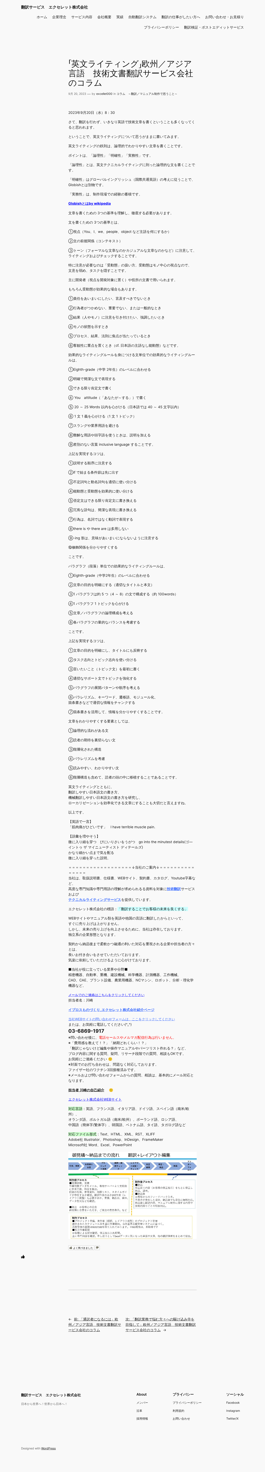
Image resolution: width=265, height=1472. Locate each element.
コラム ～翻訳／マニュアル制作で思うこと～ (147, 93)
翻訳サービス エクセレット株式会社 (54, 7)
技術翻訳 (174, 889)
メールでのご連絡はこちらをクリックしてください (106, 995)
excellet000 (104, 93)
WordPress (48, 1448)
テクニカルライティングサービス (94, 900)
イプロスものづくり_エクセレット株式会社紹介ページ (111, 1010)
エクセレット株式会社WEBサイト (95, 1099)
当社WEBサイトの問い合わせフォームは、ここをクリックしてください (121, 1019)
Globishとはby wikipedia (89, 203)
